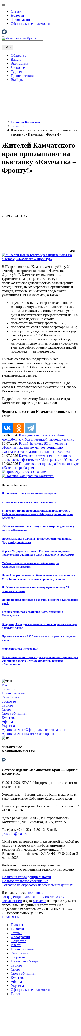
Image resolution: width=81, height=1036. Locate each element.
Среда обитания (14, 713)
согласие (39, 901)
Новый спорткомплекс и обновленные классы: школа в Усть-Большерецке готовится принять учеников (38, 577)
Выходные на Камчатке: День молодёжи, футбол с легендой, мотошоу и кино (38, 437)
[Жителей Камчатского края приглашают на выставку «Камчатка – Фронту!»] (40, 259)
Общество (18, 55)
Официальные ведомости (30, 23)
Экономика (19, 63)
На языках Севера (24, 961)
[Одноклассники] (18, 34)
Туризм (16, 72)
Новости (17, 15)
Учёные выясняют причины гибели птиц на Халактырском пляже (30, 564)
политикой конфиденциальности (23, 895)
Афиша (7, 722)
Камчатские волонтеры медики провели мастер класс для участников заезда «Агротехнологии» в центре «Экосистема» (40, 660)
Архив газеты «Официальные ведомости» (34, 730)
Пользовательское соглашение (25, 881)
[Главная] (44, 118)
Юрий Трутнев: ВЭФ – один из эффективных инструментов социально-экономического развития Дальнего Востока (36, 447)
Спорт (6, 709)
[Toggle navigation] (3, 5)
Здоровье (18, 67)
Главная (17, 925)
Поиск (16, 994)
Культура (9, 717)
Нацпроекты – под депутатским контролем (30, 493)
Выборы (17, 80)
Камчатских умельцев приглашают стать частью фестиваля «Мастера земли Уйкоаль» (40, 458)
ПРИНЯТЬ (10, 917)
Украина (8, 726)
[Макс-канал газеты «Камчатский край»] (5, 34)
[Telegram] (24, 34)
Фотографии (20, 19)
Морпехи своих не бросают (20, 648)
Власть (16, 59)
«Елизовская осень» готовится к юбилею (29, 502)
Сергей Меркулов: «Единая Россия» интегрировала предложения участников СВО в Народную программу (38, 552)
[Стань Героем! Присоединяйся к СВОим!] (24, 472)
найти (7, 47)
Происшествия (22, 76)
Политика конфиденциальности (26, 877)
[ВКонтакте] (12, 33)
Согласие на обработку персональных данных (37, 885)
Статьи (16, 11)
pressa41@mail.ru (14, 834)
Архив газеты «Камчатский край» (28, 734)
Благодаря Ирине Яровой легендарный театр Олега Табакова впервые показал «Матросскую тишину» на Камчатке (37, 514)
